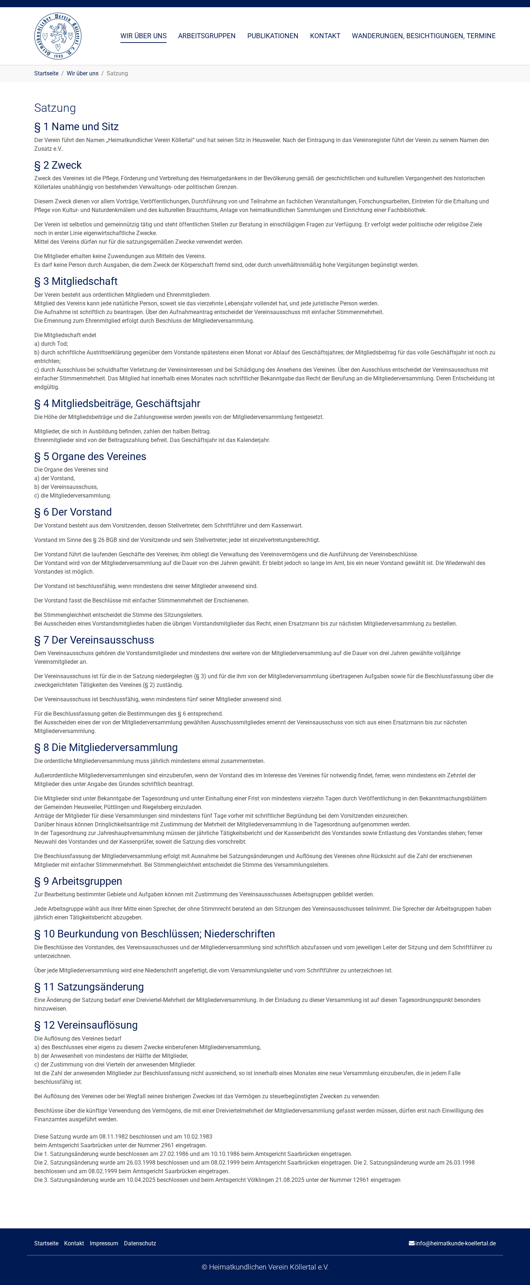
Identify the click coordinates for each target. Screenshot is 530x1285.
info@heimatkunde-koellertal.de (455, 1243)
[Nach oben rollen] (514, 1269)
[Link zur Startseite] (57, 36)
